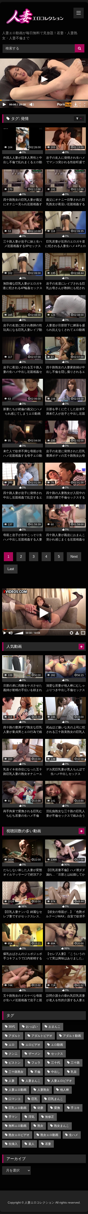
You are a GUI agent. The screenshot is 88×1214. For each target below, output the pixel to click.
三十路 (75, 1062)
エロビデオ (32, 1044)
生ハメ (73, 1135)
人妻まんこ (32, 1080)
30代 (12, 1026)
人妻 (12, 1080)
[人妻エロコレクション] (36, 16)
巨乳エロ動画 (17, 1107)
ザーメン (34, 1053)
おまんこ (54, 1026)
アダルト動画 (72, 1035)
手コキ (75, 1107)
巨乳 (34, 1099)
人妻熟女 (43, 1089)
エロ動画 (57, 1044)
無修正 (49, 1116)
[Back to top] (74, 1201)
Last (10, 569)
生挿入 (13, 1144)
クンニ (13, 1053)
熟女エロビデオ (19, 1135)
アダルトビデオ (41, 1035)
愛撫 (57, 1107)
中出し (55, 1071)
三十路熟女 (16, 1071)
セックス (57, 1053)
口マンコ (15, 1099)
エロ (12, 1044)
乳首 (74, 1071)
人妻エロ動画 (17, 1089)
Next (74, 556)
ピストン (15, 1062)
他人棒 (64, 1089)
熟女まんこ (61, 1125)
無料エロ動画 (17, 1125)
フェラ (35, 1062)
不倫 (37, 1071)
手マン (13, 1116)
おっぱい (32, 1026)
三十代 (55, 1062)
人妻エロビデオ (61, 1080)
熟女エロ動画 (49, 1135)
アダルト (15, 1035)
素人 (31, 1144)
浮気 (31, 1116)
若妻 (48, 1144)
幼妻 (40, 1107)
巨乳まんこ (55, 1099)
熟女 (40, 1125)
